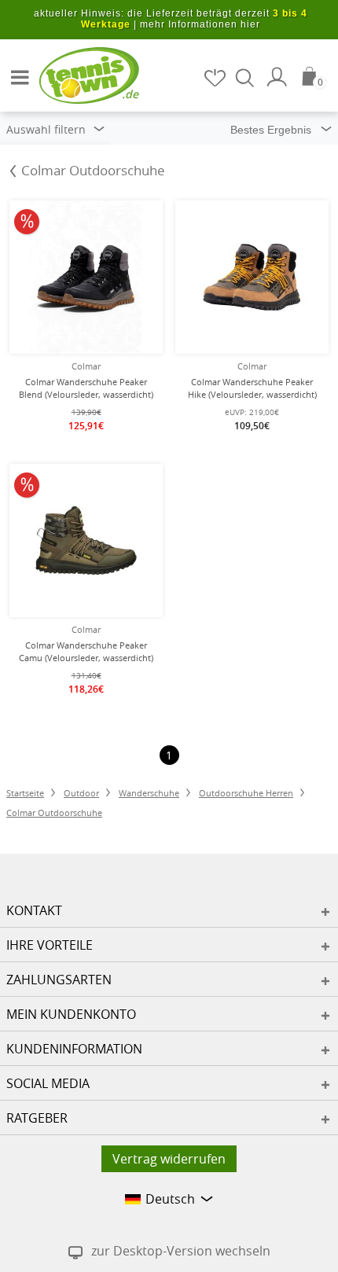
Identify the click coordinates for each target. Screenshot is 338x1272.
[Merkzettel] (216, 77)
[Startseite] (78, 74)
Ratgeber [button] (37, 1118)
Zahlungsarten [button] (59, 979)
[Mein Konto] (279, 77)
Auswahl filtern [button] (47, 129)
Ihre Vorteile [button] (49, 945)
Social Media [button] (48, 1083)
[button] (15, 70)
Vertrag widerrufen (169, 1158)
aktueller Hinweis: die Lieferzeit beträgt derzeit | (170, 19)
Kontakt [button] (34, 910)
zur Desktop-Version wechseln (180, 1250)
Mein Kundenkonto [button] (71, 1014)
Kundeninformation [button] (74, 1048)
